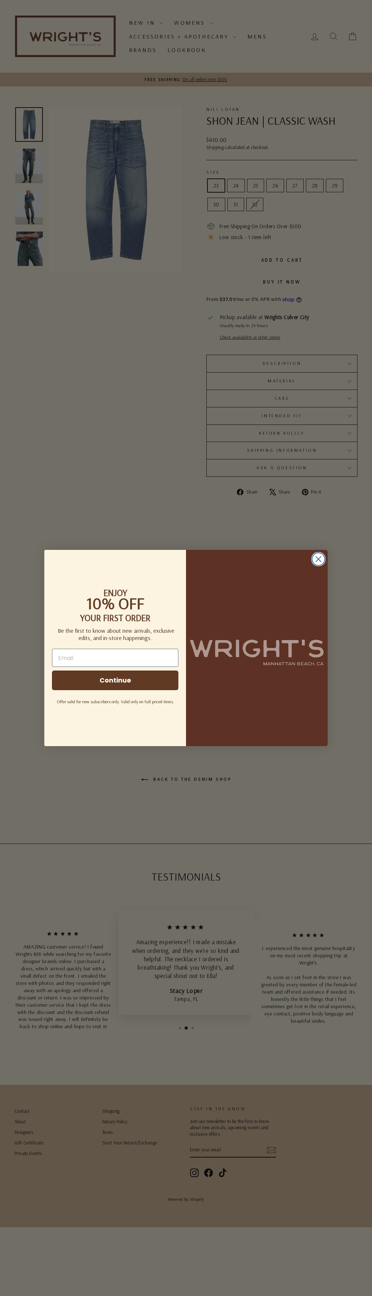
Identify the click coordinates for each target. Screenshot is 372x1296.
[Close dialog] (318, 559)
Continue (115, 680)
